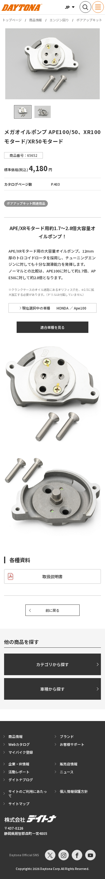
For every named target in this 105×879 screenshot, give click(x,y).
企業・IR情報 (18, 763)
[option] (52, 63)
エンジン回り (59, 20)
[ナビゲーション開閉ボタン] (98, 7)
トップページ (12, 20)
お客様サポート (72, 744)
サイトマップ (18, 803)
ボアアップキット (89, 20)
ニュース (67, 771)
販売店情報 (68, 763)
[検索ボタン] (85, 7)
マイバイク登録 (20, 752)
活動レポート (18, 771)
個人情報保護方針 (74, 791)
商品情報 (35, 20)
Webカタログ (19, 744)
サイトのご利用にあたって (27, 793)
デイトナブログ (20, 779)
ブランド (67, 736)
